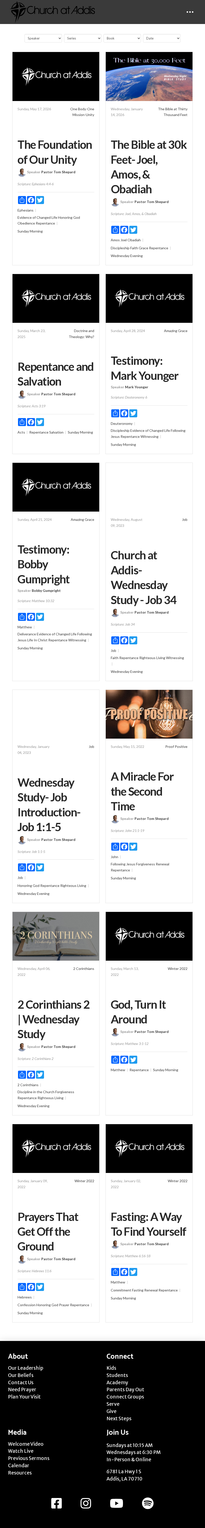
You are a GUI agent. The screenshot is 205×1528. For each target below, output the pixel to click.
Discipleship (120, 248)
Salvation (56, 432)
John (114, 857)
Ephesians (26, 210)
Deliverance (27, 634)
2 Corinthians (83, 968)
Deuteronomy (121, 423)
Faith (134, 248)
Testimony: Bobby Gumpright (44, 564)
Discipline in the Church (36, 1092)
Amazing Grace (176, 331)
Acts (21, 432)
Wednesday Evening (127, 256)
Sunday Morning (30, 231)
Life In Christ (37, 640)
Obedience (26, 223)
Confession (27, 1305)
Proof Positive (176, 746)
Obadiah (134, 240)
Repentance (45, 223)
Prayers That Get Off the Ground (48, 1231)
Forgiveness (145, 864)
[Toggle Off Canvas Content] (190, 12)
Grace (143, 248)
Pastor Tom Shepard (58, 172)
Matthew (25, 627)
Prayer (64, 1305)
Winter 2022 (178, 968)
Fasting (138, 1290)
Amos (115, 240)
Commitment (121, 1290)
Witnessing (149, 436)
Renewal (162, 864)
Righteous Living (152, 658)
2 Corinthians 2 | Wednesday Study (54, 1019)
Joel (123, 240)
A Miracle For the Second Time (142, 791)
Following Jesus (123, 864)
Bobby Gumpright (46, 590)
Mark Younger (136, 387)
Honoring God (69, 217)
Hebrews (25, 1297)
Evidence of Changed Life (37, 217)
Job (185, 519)
